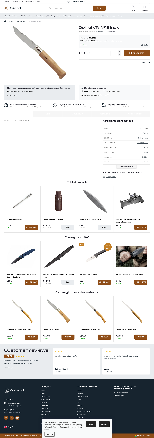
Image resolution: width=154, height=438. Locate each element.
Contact (38, 2)
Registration (12, 96)
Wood (146, 147)
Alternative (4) (105, 114)
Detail (68, 227)
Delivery (6, 2)
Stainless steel (143, 138)
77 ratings (9, 368)
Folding (145, 133)
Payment (15, 2)
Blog (78, 402)
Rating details (100, 32)
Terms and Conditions (84, 411)
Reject (91, 424)
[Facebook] (6, 418)
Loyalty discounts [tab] (77, 114)
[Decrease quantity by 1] (119, 54)
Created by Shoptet (143, 436)
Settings (49, 434)
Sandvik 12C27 (142, 143)
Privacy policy (81, 415)
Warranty (80, 408)
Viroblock (144, 157)
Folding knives (111, 177)
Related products (134, 114)
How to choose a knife (121, 393)
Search (99, 8)
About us (80, 418)
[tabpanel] (22, 209)
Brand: (146, 62)
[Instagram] (12, 418)
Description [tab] (18, 114)
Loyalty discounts (27, 2)
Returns (79, 405)
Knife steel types (119, 396)
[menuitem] (7, 16)
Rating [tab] (47, 114)
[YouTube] (17, 418)
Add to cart (138, 53)
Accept (104, 424)
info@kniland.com (113, 91)
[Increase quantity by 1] (119, 51)
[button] (22, 337)
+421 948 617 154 (91, 91)
